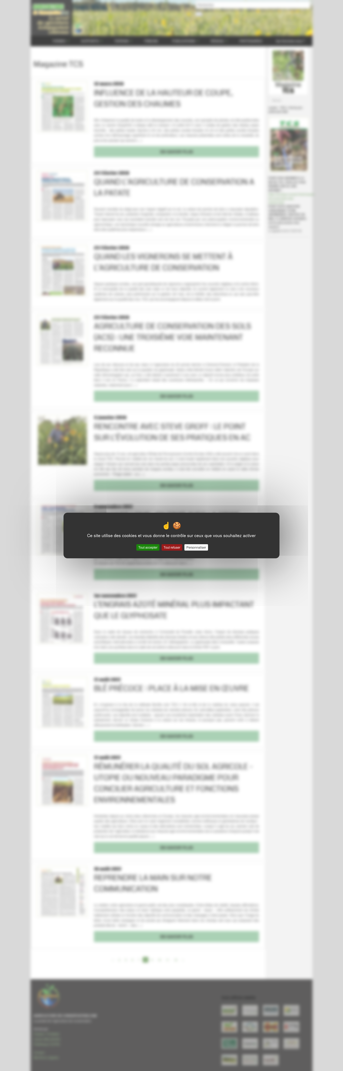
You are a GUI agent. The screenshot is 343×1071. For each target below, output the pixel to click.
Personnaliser (196, 547)
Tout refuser (172, 547)
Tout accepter (147, 547)
